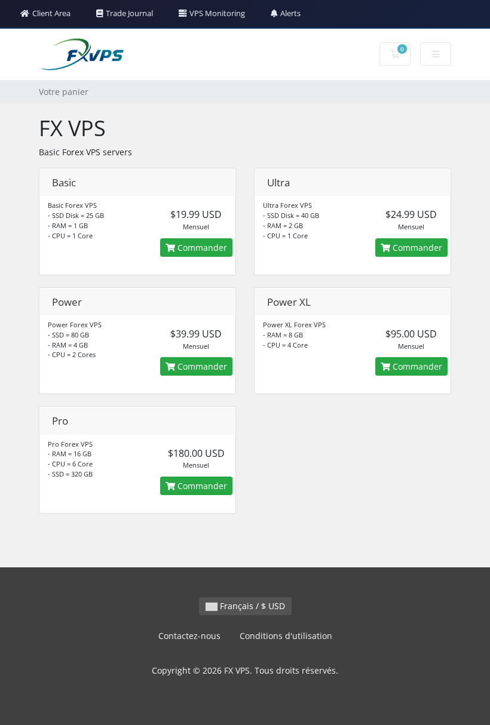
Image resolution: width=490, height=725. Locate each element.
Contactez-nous (189, 635)
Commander (201, 247)
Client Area (51, 13)
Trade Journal (129, 13)
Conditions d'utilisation (286, 635)
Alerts (290, 13)
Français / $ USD (251, 606)
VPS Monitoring (217, 13)
